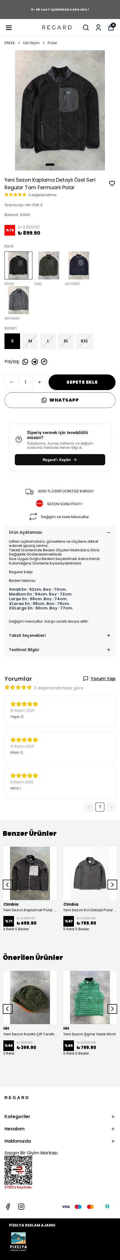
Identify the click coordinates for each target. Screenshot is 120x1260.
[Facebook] (7, 1206)
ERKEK (9, 43)
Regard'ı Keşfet (57, 459)
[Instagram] (21, 1206)
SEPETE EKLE (82, 382)
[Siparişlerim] (98, 27)
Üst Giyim (31, 43)
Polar (52, 43)
